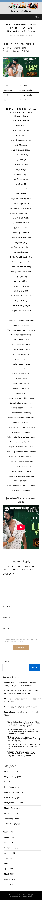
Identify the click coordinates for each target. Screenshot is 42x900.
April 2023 (8, 869)
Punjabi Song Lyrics (12, 813)
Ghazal (7, 782)
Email (6, 617)
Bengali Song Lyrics (12, 771)
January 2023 (10, 884)
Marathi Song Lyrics (12, 808)
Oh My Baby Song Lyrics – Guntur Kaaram (21, 707)
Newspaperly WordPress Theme (21, 897)
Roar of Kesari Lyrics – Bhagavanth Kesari (23, 732)
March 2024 (9, 837)
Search (6, 661)
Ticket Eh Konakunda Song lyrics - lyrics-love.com (21, 730)
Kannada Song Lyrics (12, 797)
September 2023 (11, 848)
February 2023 (10, 879)
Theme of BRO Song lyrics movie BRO (23, 740)
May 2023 (8, 863)
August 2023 (9, 853)
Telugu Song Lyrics (12, 824)
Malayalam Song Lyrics (13, 803)
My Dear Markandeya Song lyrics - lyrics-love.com (21, 738)
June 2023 (8, 858)
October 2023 (10, 842)
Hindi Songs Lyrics (11, 787)
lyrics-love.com (21, 7)
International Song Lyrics (14, 792)
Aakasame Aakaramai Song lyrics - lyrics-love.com (21, 753)
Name (6, 606)
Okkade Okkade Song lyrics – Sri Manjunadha (21, 755)
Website (7, 628)
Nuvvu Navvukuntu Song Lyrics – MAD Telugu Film (23, 725)
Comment (8, 574)
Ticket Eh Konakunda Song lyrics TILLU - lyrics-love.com (23, 723)
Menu (37, 17)
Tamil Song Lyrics (11, 819)
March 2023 (9, 874)
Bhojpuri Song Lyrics (12, 776)
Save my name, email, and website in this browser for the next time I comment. (21, 641)
